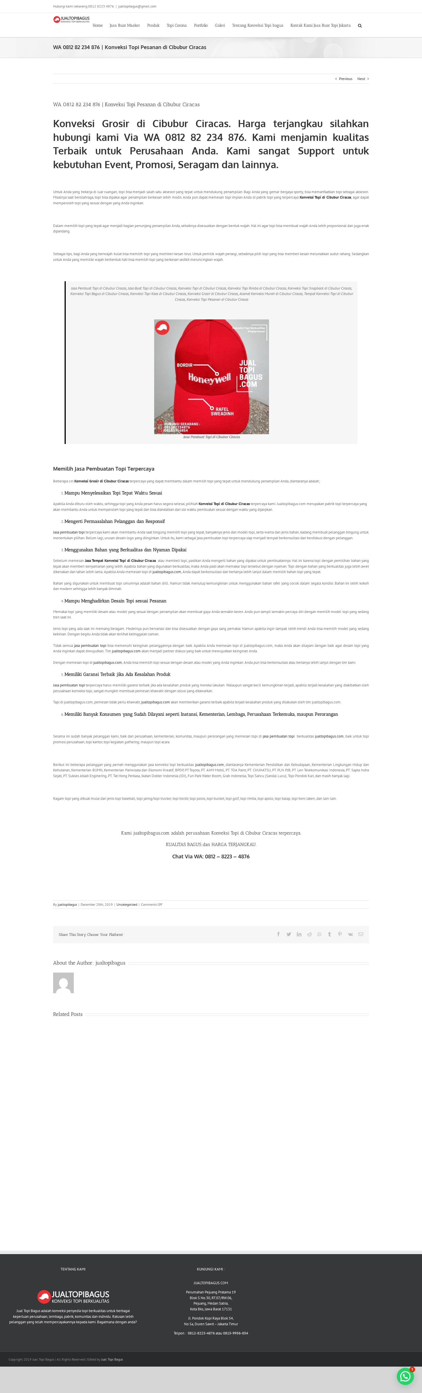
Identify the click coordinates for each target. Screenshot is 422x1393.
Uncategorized (127, 904)
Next (361, 78)
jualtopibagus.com (166, 571)
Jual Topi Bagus (112, 1359)
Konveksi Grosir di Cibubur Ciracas (141, 123)
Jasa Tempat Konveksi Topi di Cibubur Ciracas (120, 560)
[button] (405, 1376)
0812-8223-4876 (202, 1333)
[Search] (360, 25)
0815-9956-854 (235, 1333)
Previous (345, 78)
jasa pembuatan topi (90, 645)
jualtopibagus (67, 904)
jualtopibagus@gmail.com (137, 6)
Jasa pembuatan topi (69, 532)
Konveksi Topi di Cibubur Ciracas (325, 197)
